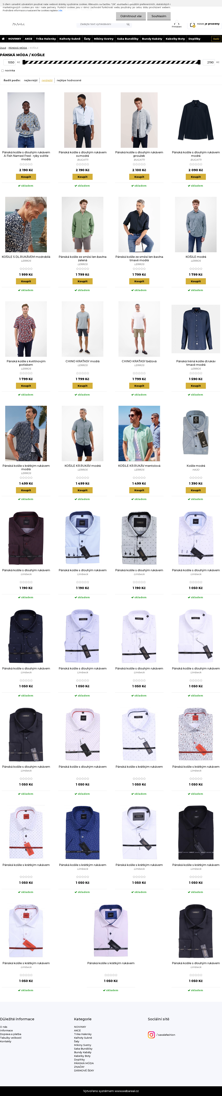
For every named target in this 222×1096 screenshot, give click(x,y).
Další (216, 38)
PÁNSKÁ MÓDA (17, 47)
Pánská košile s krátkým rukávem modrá (26, 467)
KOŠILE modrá (196, 256)
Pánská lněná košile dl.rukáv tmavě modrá (196, 363)
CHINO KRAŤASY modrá (83, 361)
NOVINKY (14, 38)
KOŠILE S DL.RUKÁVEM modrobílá (26, 256)
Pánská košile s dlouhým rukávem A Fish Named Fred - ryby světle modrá (26, 156)
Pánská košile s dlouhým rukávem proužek (139, 154)
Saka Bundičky (127, 38)
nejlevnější (30, 80)
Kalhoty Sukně (69, 38)
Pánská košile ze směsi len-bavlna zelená (82, 258)
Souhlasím (159, 16)
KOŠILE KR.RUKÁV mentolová (139, 465)
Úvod (3, 47)
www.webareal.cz (127, 1091)
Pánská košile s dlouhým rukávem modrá (196, 154)
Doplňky (194, 38)
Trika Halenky (46, 38)
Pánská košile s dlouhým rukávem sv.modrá (83, 154)
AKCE (28, 38)
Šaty (87, 38)
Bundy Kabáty (152, 38)
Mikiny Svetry (103, 38)
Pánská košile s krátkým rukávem (139, 766)
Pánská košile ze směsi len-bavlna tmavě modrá (139, 258)
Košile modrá (196, 465)
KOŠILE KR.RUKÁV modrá (83, 465)
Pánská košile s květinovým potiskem (26, 363)
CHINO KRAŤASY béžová (139, 361)
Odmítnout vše (131, 16)
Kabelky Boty (175, 38)
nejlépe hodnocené (69, 80)
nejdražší (47, 80)
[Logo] (18, 23)
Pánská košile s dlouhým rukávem (26, 570)
